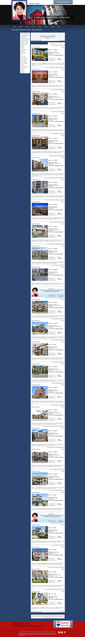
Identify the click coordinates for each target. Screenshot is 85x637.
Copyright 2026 (15, 626)
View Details (60, 59)
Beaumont (23, 70)
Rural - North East (24, 58)
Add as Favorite (52, 59)
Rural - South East (24, 61)
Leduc (22, 54)
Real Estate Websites (21, 626)
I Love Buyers (61, 295)
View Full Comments (37, 65)
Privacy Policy (38, 626)
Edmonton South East (24, 42)
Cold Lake (22, 68)
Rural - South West (24, 63)
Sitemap (42, 626)
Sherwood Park (23, 49)
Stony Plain (23, 51)
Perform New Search (34, 40)
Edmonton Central (24, 44)
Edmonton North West (24, 35)
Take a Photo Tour (53, 58)
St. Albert (22, 47)
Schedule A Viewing (52, 296)
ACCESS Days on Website (59, 55)
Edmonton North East (24, 40)
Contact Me (61, 296)
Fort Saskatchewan (24, 66)
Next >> (63, 40)
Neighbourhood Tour (53, 60)
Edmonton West (23, 37)
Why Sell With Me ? (52, 295)
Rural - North (23, 56)
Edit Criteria (39, 40)
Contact (59, 58)
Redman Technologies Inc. (30, 626)
